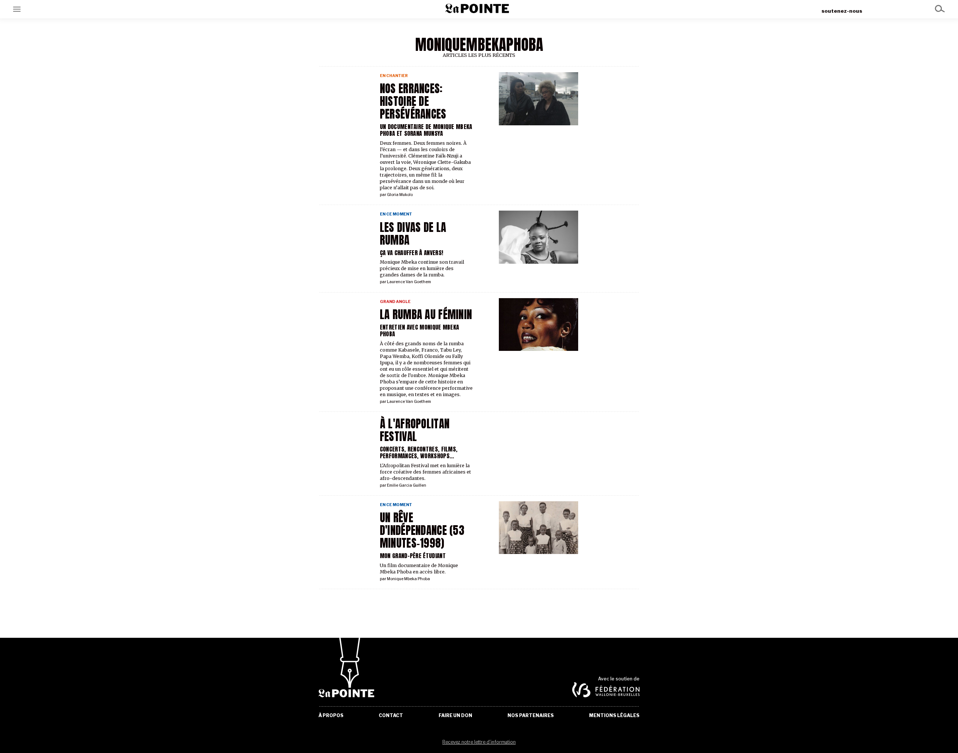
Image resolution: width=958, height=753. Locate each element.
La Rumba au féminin (426, 314)
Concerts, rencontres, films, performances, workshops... (419, 452)
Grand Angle (395, 301)
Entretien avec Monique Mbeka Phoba (419, 330)
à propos (331, 715)
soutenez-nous (841, 11)
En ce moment (396, 214)
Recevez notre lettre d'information (479, 742)
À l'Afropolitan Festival (414, 430)
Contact (391, 715)
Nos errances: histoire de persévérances (413, 101)
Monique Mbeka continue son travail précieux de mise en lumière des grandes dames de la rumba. (422, 268)
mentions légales (614, 715)
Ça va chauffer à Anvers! (411, 252)
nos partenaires (530, 715)
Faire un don (455, 715)
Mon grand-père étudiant (413, 555)
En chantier (394, 75)
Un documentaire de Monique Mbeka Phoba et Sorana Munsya (426, 130)
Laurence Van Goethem (409, 281)
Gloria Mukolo (400, 194)
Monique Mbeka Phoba (408, 578)
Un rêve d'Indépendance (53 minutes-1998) (422, 530)
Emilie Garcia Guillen (406, 485)
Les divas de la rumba (413, 233)
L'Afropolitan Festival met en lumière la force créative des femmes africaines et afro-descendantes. (425, 472)
